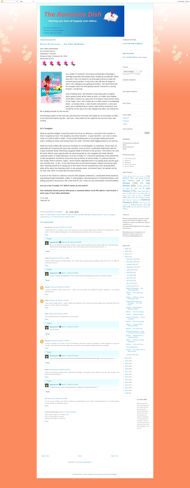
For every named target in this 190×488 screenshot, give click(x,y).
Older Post (114, 456)
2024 (126, 254)
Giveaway (112, 214)
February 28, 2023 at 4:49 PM (59, 340)
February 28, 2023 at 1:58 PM (59, 287)
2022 (126, 358)
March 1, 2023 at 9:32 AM (70, 273)
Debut (139, 195)
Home (80, 456)
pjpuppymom (54, 242)
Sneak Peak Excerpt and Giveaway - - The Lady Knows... (134, 303)
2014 (126, 379)
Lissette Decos (44, 217)
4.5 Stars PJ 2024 (130, 188)
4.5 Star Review (50, 214)
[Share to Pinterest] (78, 212)
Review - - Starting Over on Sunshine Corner (134, 336)
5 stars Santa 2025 (142, 193)
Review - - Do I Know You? (134, 328)
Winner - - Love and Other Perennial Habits (134, 325)
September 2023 (132, 267)
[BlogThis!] (72, 212)
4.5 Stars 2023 (60, 214)
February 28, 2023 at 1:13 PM (59, 258)
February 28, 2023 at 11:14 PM (57, 398)
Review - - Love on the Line (134, 344)
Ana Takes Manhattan (84, 214)
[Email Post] (66, 212)
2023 (126, 256)
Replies (49, 239)
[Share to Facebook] (76, 212)
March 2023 (130, 283)
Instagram (126, 121)
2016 (126, 374)
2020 (126, 363)
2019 (126, 366)
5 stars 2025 (141, 191)
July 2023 (130, 272)
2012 (126, 385)
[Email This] (70, 212)
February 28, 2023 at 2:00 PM (58, 300)
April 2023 (130, 280)
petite (47, 300)
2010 (126, 390)
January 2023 (131, 354)
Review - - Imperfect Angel (134, 314)
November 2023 (132, 262)
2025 (126, 251)
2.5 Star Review (139, 176)
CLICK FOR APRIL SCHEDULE (133, 43)
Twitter (125, 124)
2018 (126, 369)
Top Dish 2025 (135, 207)
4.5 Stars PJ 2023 (71, 214)
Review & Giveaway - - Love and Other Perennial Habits (135, 332)
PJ (51, 217)
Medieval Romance (137, 205)
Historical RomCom (132, 200)
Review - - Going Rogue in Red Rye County (134, 308)
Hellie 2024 (131, 197)
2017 (126, 371)
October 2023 (131, 264)
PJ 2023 (55, 217)
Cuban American (97, 214)
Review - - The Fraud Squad (135, 321)
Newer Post (45, 456)
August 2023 (131, 270)
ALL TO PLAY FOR (129, 57)
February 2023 (131, 286)
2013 (126, 382)
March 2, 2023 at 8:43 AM (67, 412)
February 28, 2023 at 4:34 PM (58, 314)
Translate (137, 74)
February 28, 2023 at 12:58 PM (71, 242)
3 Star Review (138, 178)
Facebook (126, 118)
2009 (126, 393)
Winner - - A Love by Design (135, 312)
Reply (46, 234)
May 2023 (130, 278)
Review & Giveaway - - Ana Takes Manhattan (134, 289)
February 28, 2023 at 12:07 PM (62, 227)
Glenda (47, 340)
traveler (47, 287)
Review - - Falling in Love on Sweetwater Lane (135, 298)
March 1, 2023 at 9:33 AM (70, 355)
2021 (126, 361)
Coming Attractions (132, 347)
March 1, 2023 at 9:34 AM (70, 384)
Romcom (61, 217)
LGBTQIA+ (125, 204)
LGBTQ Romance (143, 202)
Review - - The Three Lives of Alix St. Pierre (135, 350)
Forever (105, 214)
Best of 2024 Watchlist (129, 195)
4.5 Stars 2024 (142, 186)
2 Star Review (127, 176)
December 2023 (132, 259)
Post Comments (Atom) (84, 462)
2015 (126, 377)
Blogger (114, 474)
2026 (126, 248)
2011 (126, 388)
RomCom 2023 (69, 217)
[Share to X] (74, 212)
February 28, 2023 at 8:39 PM (60, 369)
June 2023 (130, 275)
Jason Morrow (99, 474)
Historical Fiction (144, 197)
